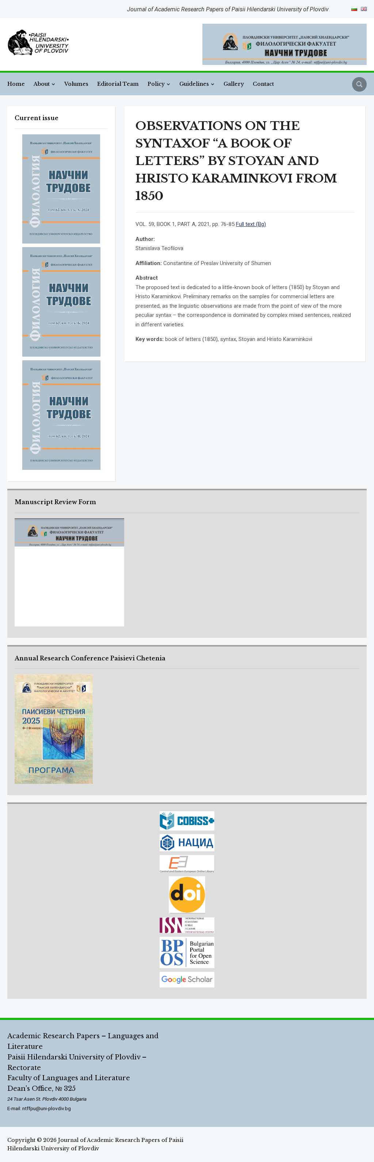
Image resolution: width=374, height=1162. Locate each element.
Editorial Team (118, 84)
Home (16, 84)
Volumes (76, 84)
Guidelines (194, 84)
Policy (156, 84)
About (42, 84)
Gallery (234, 84)
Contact (263, 84)
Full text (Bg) (251, 224)
